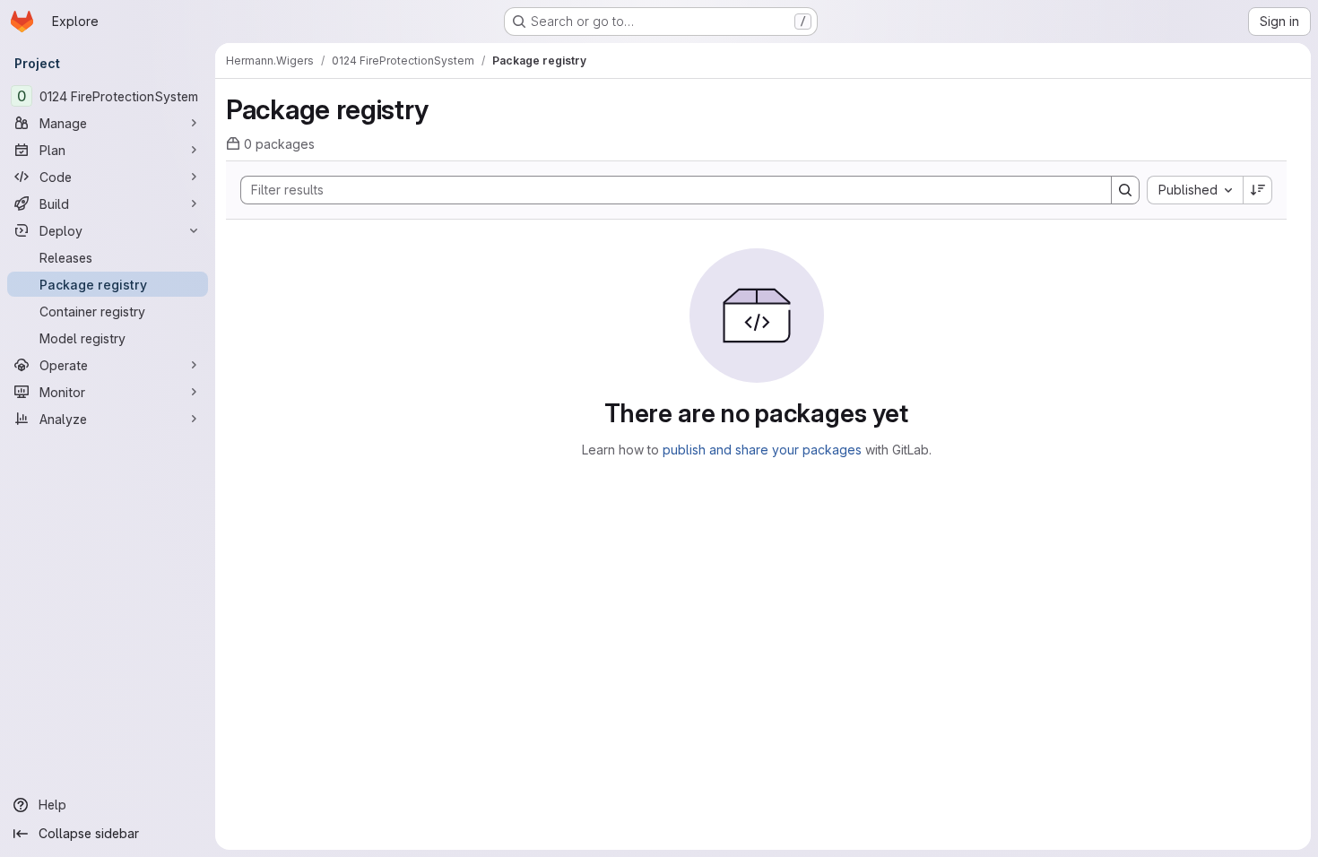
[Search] (1125, 190)
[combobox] (1195, 190)
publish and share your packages (762, 449)
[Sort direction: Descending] (1258, 190)
